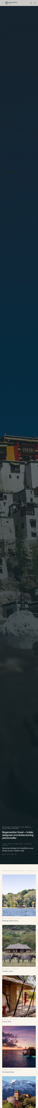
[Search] (31, 3)
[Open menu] (35, 3)
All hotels (29, 870)
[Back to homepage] (2, 3)
